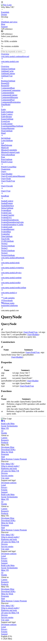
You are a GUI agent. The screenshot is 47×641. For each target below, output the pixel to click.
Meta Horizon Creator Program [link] (14, 459)
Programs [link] (5, 454)
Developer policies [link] (8, 483)
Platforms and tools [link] (9, 468)
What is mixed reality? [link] (10, 466)
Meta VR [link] (5, 428)
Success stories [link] (7, 475)
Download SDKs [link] (8, 449)
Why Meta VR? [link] (7, 464)
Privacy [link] (4, 487)
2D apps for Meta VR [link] (10, 471)
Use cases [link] (5, 478)
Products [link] (4, 442)
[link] (6, 5)
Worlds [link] (4, 433)
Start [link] (3, 457)
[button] (23, 2)
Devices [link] (4, 473)
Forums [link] (4, 490)
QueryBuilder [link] (33, 334)
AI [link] (2, 431)
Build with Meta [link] (7, 423)
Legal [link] (3, 485)
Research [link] (5, 440)
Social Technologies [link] (9, 426)
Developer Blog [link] (7, 447)
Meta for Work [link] (7, 452)
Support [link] (4, 492)
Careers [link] (4, 438)
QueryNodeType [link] (30, 332)
